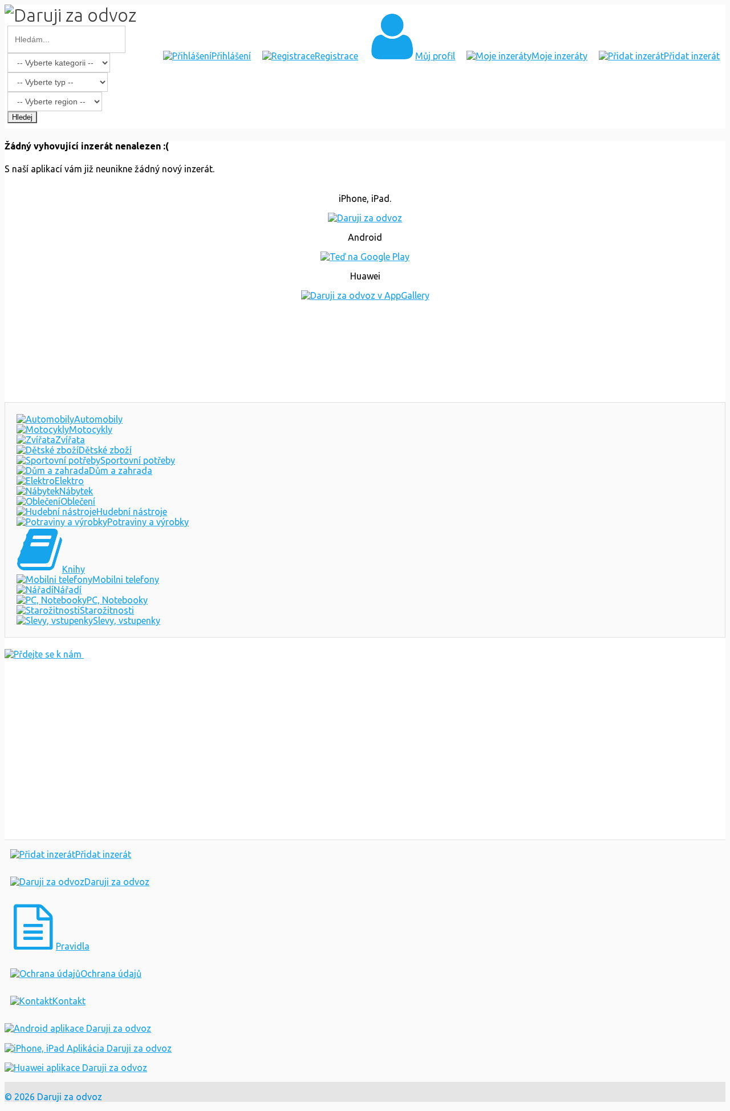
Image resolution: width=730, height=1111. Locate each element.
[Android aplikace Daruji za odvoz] (78, 1028)
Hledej (22, 117)
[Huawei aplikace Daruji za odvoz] (76, 1068)
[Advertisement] (365, 351)
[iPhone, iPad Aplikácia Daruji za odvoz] (88, 1048)
